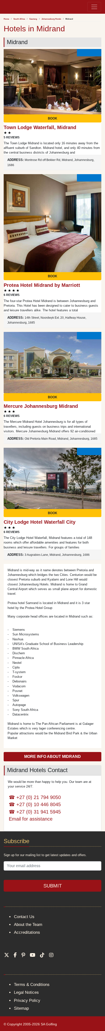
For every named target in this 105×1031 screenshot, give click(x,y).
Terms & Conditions (32, 984)
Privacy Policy (27, 1000)
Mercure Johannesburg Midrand (41, 406)
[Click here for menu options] (4, 6)
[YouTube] (32, 955)
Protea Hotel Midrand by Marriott (42, 285)
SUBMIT (52, 885)
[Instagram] (51, 955)
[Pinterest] (23, 955)
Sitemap (21, 1008)
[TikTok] (42, 955)
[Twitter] (6, 955)
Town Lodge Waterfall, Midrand (40, 127)
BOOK (52, 118)
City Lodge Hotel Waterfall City (39, 522)
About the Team (28, 924)
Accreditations (27, 932)
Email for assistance (30, 819)
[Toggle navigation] (94, 7)
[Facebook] (15, 955)
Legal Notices (26, 992)
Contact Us (24, 916)
